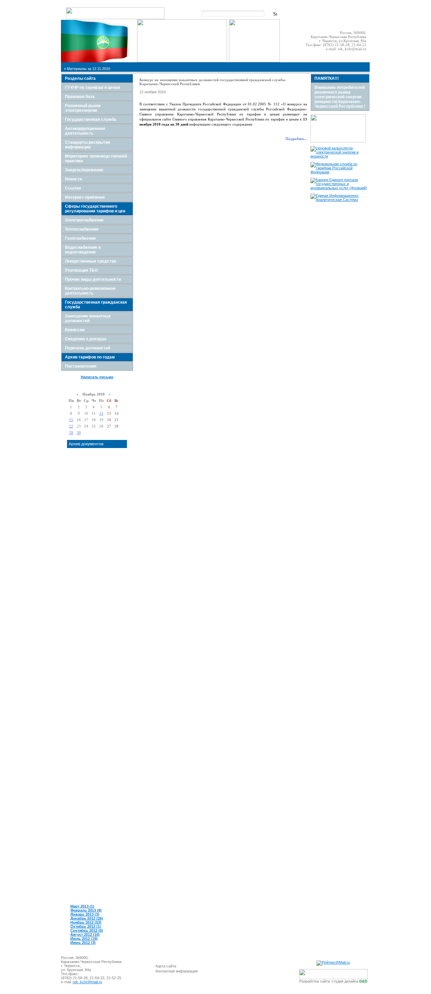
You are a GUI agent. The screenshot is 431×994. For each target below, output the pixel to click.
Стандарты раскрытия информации (87, 144)
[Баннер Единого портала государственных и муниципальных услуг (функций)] (340, 188)
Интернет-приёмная (85, 197)
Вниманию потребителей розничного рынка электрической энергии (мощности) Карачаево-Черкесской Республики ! (339, 97)
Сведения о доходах (85, 339)
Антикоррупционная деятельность (85, 131)
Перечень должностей (87, 348)
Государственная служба (90, 119)
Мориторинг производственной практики (96, 158)
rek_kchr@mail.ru (352, 49)
